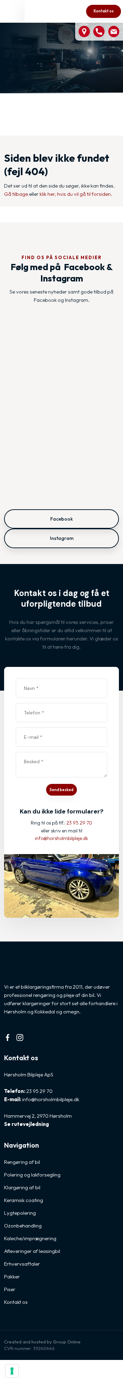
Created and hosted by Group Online (42, 1341)
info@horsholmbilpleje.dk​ (61, 838)
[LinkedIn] (35, 1037)
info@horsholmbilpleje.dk (50, 1099)
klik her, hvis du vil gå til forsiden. (76, 194)
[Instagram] (22, 1037)
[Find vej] (84, 31)
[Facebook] (10, 1037)
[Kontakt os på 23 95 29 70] (99, 31)
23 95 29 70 (79, 823)
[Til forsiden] (49, 12)
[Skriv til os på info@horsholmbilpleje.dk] (114, 31)
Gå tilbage (16, 194)
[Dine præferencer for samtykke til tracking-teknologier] (11, 1370)
